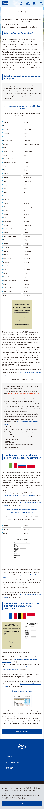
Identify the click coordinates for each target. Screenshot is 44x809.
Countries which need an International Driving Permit (19, 495)
